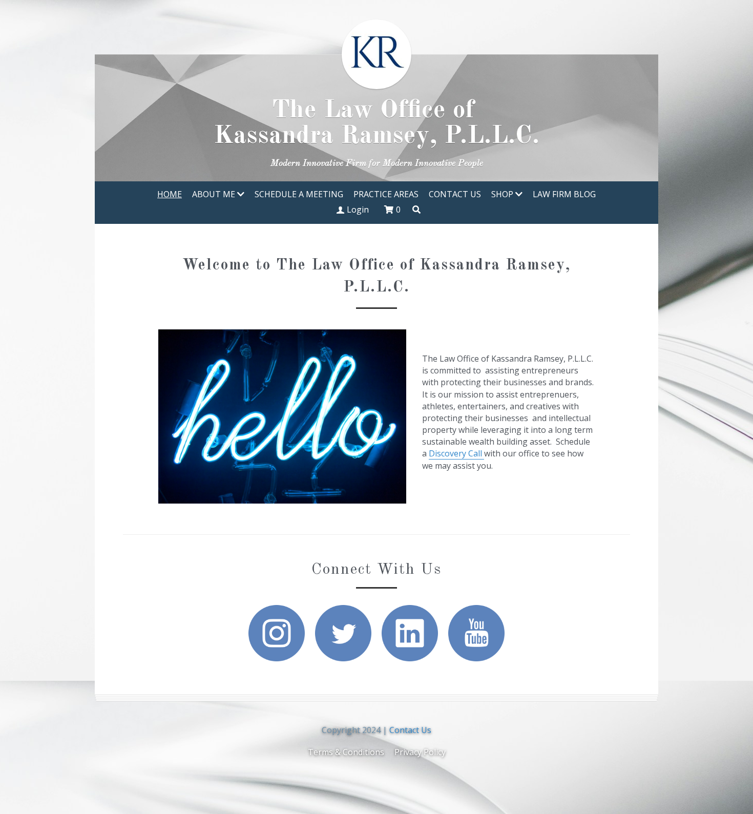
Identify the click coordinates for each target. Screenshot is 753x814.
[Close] (568, 301)
